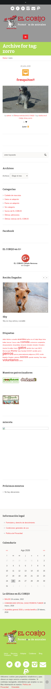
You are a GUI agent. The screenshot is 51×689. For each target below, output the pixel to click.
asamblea (22, 339)
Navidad (23, 351)
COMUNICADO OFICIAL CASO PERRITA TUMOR (24, 603)
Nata (19, 351)
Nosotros (14, 653)
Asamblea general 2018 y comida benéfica (21, 610)
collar (18, 342)
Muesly (14, 351)
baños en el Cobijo (32, 339)
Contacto (7, 655)
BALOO (7, 599)
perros (8, 353)
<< (7, 550)
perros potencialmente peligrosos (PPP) (26, 354)
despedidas (16, 345)
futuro (16, 348)
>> (44, 550)
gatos (22, 347)
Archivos (6, 176)
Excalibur (10, 348)
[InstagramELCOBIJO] (28, 8)
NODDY (29, 351)
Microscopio (6, 351)
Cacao (14, 342)
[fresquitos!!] (25, 99)
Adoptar (23, 653)
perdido (35, 351)
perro (39, 351)
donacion (24, 345)
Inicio (6, 653)
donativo (35, 345)
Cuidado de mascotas (13, 195)
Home (5, 58)
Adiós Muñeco (7, 339)
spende (31, 357)
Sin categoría (10, 207)
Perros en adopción (12, 203)
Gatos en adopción (12, 199)
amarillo (14, 339)
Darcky (28, 316)
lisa (33, 348)
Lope (36, 348)
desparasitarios (7, 345)
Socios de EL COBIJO (13, 211)
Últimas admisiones (12, 215)
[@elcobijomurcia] (12, 8)
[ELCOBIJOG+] (23, 8)
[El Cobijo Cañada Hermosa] (26, 22)
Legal (16, 655)
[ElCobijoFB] (18, 8)
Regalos (11, 357)
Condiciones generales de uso (17, 528)
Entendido (15, 687)
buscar (9, 342)
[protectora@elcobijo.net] (33, 8)
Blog (40, 653)
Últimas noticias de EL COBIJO (24, 116)
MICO (40, 348)
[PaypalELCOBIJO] (39, 8)
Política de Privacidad (14, 533)
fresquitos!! (26, 80)
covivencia (33, 342)
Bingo (40, 339)
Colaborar (32, 653)
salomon (16, 357)
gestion (29, 348)
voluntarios (11, 360)
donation (29, 345)
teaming (36, 357)
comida (25, 342)
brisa (26, 118)
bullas (4, 342)
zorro (30, 118)
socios (24, 356)
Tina (40, 357)
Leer (24, 127)
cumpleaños (41, 342)
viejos (44, 357)
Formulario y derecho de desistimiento (20, 523)
